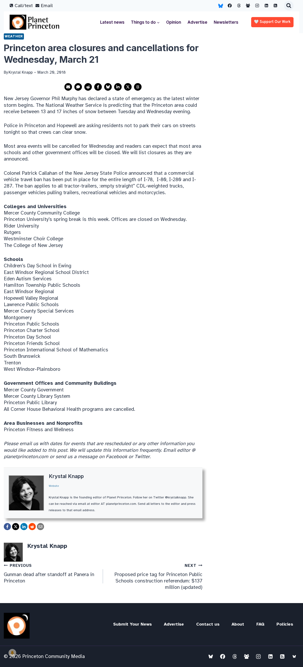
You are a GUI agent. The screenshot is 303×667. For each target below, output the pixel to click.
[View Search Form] (289, 5)
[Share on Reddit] (88, 87)
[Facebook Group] (248, 6)
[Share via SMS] (78, 87)
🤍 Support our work (272, 22)
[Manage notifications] (12, 653)
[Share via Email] (68, 87)
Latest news (112, 22)
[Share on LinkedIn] (118, 87)
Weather (14, 36)
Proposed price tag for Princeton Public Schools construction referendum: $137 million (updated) (158, 576)
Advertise (197, 22)
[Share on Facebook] (98, 87)
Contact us (207, 624)
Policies (284, 624)
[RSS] (276, 6)
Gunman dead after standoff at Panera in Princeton (49, 573)
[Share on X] (128, 87)
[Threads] (239, 6)
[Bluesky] (221, 6)
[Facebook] (230, 6)
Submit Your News (132, 624)
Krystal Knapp (66, 476)
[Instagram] (257, 6)
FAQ (260, 624)
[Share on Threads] (138, 87)
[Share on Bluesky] (108, 87)
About (238, 624)
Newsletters (226, 22)
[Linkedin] (266, 6)
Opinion (173, 22)
